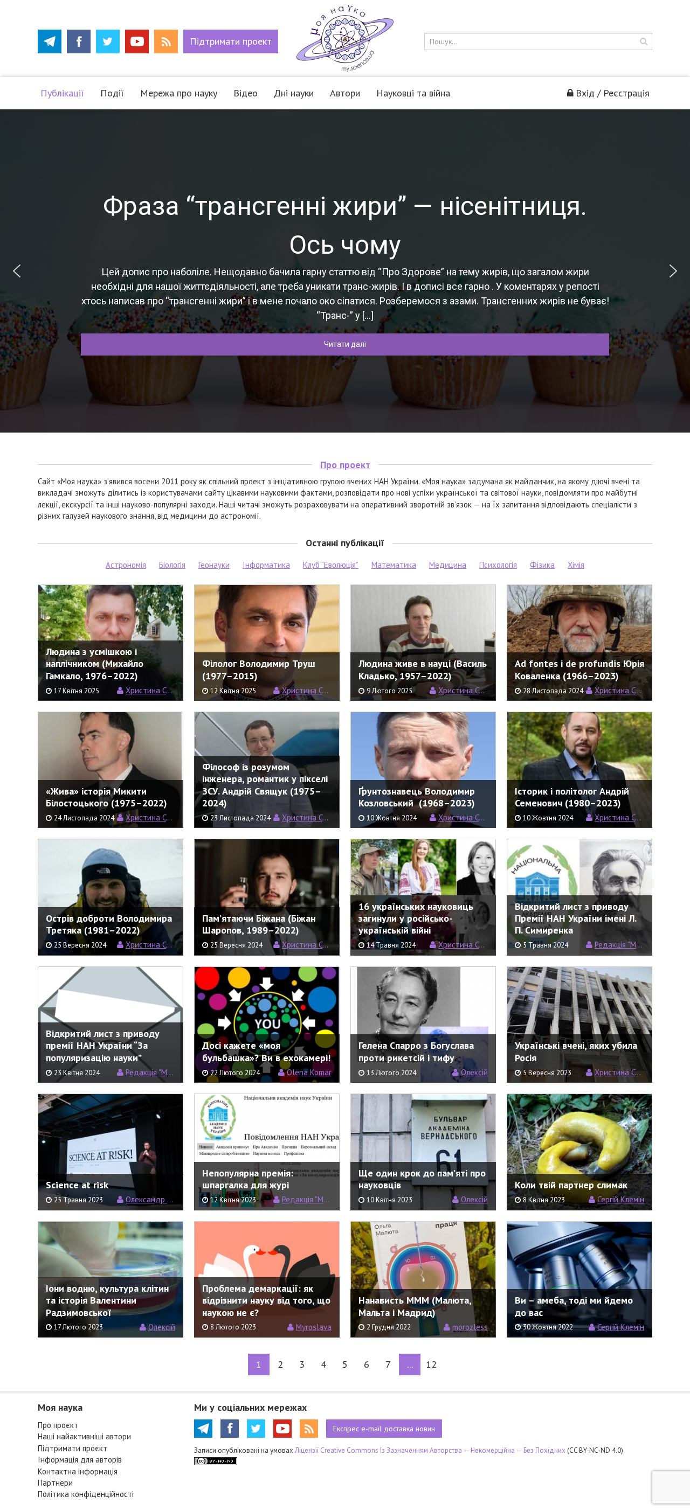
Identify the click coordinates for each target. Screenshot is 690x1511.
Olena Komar (309, 1072)
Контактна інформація (78, 1471)
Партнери (55, 1483)
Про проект (345, 464)
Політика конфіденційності (86, 1494)
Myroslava (314, 1327)
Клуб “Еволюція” (330, 565)
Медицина (447, 565)
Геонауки (214, 565)
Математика (393, 565)
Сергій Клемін (620, 1199)
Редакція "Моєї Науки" (619, 944)
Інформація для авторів (80, 1459)
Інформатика (266, 565)
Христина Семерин (150, 690)
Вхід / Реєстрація (613, 93)
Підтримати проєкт (72, 1448)
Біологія (172, 565)
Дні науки (294, 93)
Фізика (542, 565)
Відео (245, 93)
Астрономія (126, 565)
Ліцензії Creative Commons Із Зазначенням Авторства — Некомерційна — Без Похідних (430, 1450)
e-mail (384, 1428)
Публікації (62, 93)
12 (431, 1364)
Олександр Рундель (150, 1199)
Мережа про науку (178, 93)
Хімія (576, 565)
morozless (470, 1327)
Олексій (474, 1072)
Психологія (498, 565)
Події (112, 93)
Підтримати (231, 41)
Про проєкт (58, 1425)
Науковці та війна (413, 93)
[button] (16, 271)
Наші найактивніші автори (84, 1436)
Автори (345, 93)
